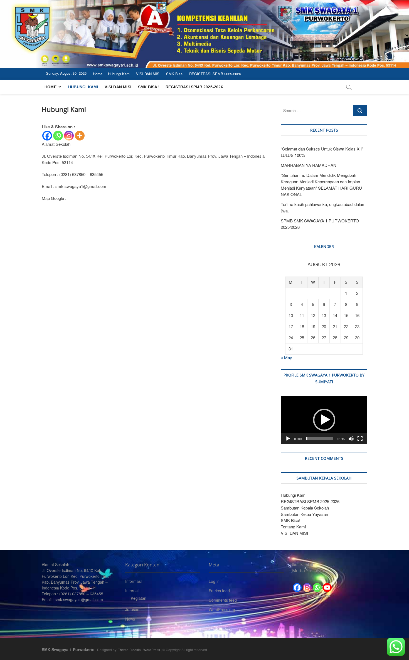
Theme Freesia (129, 649)
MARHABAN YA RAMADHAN (308, 165)
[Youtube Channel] (327, 587)
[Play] (288, 438)
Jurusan (132, 609)
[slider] (319, 438)
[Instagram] (69, 135)
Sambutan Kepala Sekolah (305, 508)
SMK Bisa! (175, 73)
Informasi (133, 581)
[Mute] (351, 438)
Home (97, 73)
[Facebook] (47, 135)
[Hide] (407, 35)
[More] (80, 135)
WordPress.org (222, 609)
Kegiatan (138, 598)
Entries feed (219, 590)
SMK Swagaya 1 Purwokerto (68, 649)
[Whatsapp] (58, 135)
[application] (324, 420)
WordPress (151, 649)
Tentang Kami (293, 526)
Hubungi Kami (119, 73)
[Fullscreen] (360, 438)
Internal (132, 590)
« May (286, 357)
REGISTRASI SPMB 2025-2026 (215, 73)
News (130, 619)
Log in (214, 581)
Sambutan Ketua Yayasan (304, 514)
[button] (324, 420)
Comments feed (223, 600)
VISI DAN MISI (148, 73)
